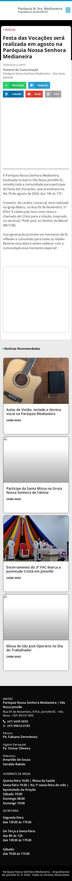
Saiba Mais (13, 420)
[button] (14, 85)
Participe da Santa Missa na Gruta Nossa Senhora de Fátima (34, 490)
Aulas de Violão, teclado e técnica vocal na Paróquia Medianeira (33, 411)
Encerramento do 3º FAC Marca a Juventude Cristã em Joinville (33, 569)
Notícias (10, 29)
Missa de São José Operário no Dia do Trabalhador (34, 648)
